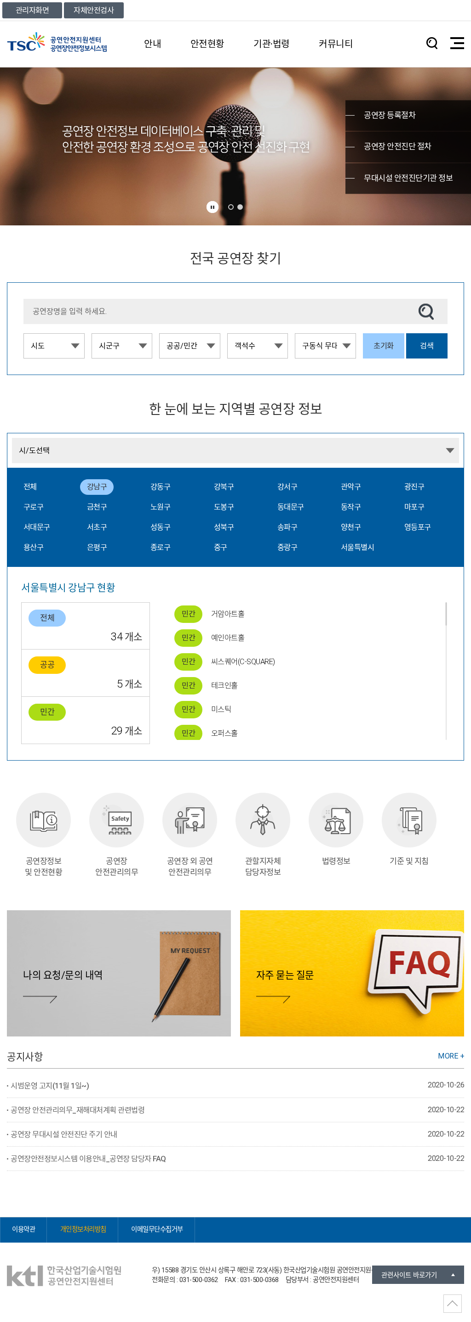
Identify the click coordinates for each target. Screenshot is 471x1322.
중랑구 (287, 547)
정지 (212, 207)
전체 (30, 486)
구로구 (33, 507)
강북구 (224, 486)
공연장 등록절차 (389, 115)
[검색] (426, 311)
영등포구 (417, 527)
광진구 (414, 486)
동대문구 (290, 507)
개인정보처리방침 (83, 1229)
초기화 (383, 346)
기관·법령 (271, 44)
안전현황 (207, 44)
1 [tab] (231, 207)
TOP (452, 1303)
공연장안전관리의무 (116, 867)
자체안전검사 (94, 10)
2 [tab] (240, 207)
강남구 (97, 486)
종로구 (160, 547)
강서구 (287, 486)
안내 (152, 44)
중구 (220, 547)
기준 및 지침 (409, 861)
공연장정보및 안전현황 (43, 867)
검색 (426, 346)
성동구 (160, 527)
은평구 (97, 547)
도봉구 (224, 507)
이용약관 (23, 1229)
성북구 (224, 527)
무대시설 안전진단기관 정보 (408, 178)
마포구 (414, 507)
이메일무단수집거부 (157, 1229)
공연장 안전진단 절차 (397, 146)
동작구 (351, 507)
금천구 (97, 507)
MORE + (451, 1056)
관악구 (351, 486)
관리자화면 (32, 10)
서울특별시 (357, 547)
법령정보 (336, 861)
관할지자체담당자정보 (263, 867)
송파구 (287, 527)
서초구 (97, 527)
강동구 (160, 486)
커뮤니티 (336, 44)
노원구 (160, 507)
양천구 (351, 527)
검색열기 (432, 43)
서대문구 (36, 527)
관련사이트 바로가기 (409, 1275)
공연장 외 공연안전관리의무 (190, 867)
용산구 (33, 547)
